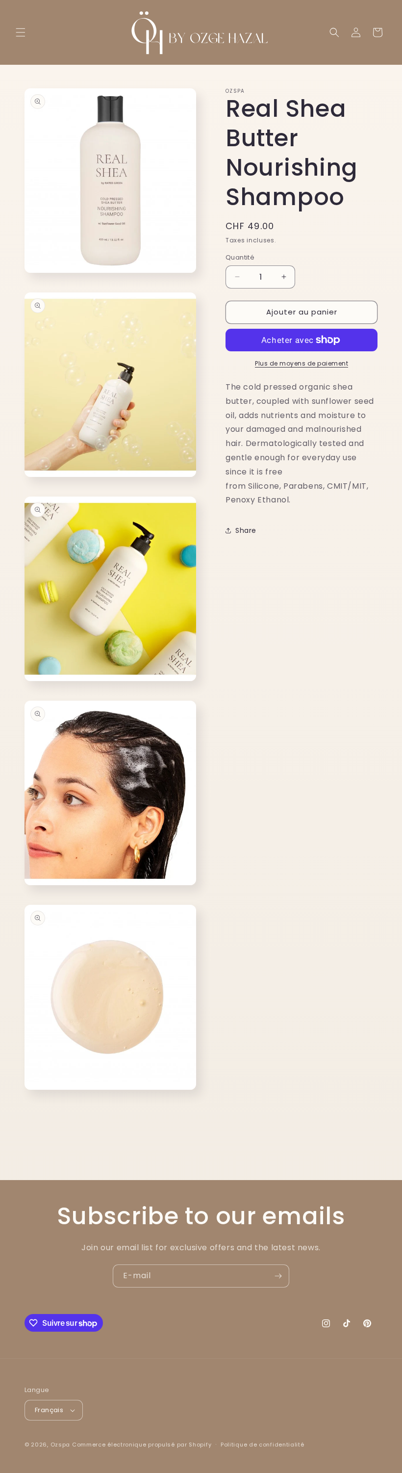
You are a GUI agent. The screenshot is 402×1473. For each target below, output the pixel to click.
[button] (20, 32)
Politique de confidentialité (262, 1444)
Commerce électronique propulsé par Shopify (141, 1444)
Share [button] (245, 530)
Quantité (240, 257)
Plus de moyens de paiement (301, 363)
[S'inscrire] (278, 1276)
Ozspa (60, 1444)
